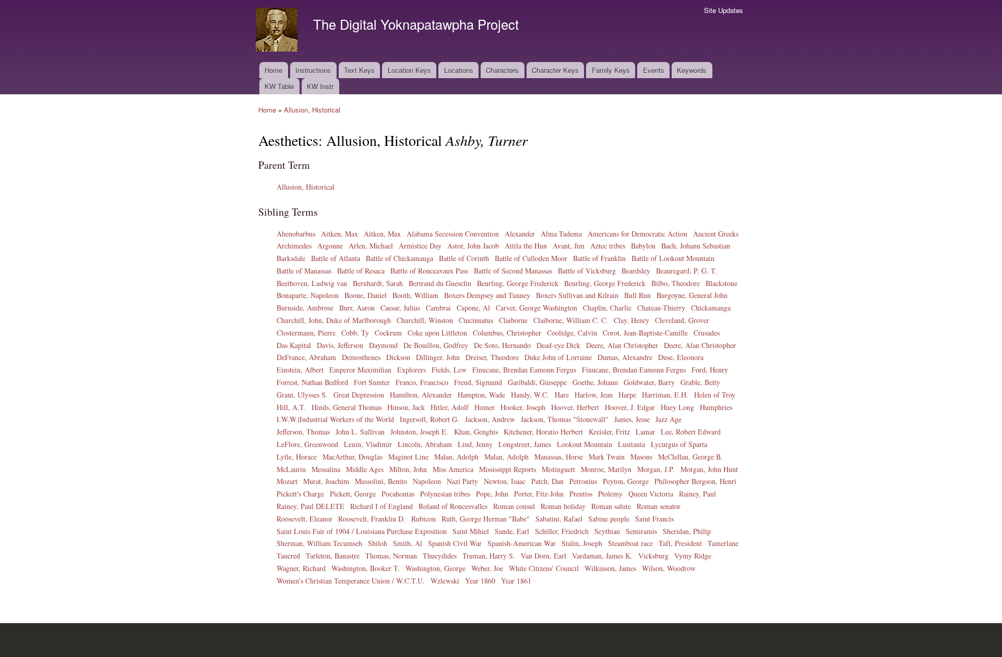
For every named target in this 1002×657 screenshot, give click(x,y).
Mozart (287, 481)
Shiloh (377, 543)
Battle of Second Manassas (513, 271)
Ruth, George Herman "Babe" (486, 519)
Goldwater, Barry (649, 382)
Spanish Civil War (455, 543)
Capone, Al (473, 308)
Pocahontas (397, 494)
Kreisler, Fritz (609, 432)
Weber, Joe (487, 568)
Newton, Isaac (505, 481)
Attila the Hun (526, 246)
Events (653, 70)
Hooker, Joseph (522, 407)
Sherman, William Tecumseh (319, 543)
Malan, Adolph (456, 457)
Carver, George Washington (536, 308)
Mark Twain (607, 457)
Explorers (411, 370)
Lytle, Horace (297, 457)
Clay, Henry (631, 320)
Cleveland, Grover (682, 320)
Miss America (453, 469)
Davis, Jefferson (340, 345)
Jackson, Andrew (490, 419)
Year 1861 (516, 581)
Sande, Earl (512, 531)
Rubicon (423, 519)
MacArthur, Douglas (353, 457)
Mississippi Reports (507, 469)
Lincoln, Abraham (425, 444)
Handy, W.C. (530, 395)
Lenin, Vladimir (368, 444)
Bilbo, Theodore (675, 283)
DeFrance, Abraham (306, 357)
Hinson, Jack (406, 407)
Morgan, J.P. (656, 469)
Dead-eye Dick (558, 345)
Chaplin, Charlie (607, 308)
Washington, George (435, 568)
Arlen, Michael (371, 246)
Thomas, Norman (391, 556)
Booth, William (415, 295)
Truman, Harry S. (488, 556)
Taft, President (680, 543)
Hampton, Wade (481, 395)
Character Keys (555, 70)
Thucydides (440, 556)
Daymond (383, 345)
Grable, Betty (700, 382)
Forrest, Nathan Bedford (312, 382)
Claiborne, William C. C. (570, 320)
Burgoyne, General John (692, 295)
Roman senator (659, 506)
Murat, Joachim (326, 481)
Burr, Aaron (357, 308)
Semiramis (641, 531)
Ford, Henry (709, 370)
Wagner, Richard (301, 568)
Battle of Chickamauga (399, 258)
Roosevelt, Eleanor (304, 519)
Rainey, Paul (697, 494)
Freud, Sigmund (478, 382)
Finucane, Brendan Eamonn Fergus (524, 370)
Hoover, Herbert (575, 407)
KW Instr (320, 86)
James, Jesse (632, 419)
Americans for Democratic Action (637, 234)
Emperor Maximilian (360, 370)
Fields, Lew (449, 370)
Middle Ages (365, 469)
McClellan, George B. (690, 457)
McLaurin (291, 469)
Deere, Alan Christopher (622, 345)
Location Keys (409, 70)
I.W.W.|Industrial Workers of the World (335, 419)
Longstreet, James (524, 444)
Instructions (313, 70)
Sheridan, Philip (687, 531)
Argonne (330, 246)
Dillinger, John (438, 357)
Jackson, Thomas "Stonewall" (565, 419)
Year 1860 (480, 581)
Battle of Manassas (304, 271)
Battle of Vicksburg (587, 271)
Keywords (692, 70)
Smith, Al (407, 543)
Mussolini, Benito (381, 481)
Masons (641, 457)
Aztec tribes (607, 246)
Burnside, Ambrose (305, 308)
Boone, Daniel (365, 295)
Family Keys (611, 70)
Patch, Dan (547, 481)
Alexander (520, 234)
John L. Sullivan (360, 432)
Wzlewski (445, 581)
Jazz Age (668, 419)
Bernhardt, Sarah (378, 283)
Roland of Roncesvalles (453, 506)
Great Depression (358, 395)
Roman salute (611, 506)
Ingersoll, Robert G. (429, 419)
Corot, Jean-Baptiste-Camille (645, 333)
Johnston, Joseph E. (419, 432)
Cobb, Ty (355, 333)
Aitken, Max (339, 234)
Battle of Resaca (361, 271)
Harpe (627, 395)
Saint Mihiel (470, 531)
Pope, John (492, 494)
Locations (458, 70)
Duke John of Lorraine (558, 357)
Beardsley (636, 271)
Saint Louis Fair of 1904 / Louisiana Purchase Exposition (362, 531)
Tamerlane (723, 543)
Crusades (707, 333)
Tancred (288, 556)
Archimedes (294, 246)
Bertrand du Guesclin (440, 283)
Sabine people (608, 519)
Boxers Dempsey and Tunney (487, 295)
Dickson (398, 357)
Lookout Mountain (584, 444)
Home (273, 70)
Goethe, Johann (595, 382)
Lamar (645, 432)
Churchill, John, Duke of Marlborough (334, 320)
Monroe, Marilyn (606, 469)
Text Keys (359, 70)
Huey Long (677, 407)
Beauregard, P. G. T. (686, 271)
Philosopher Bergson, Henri (695, 481)
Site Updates (723, 10)
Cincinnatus (476, 320)
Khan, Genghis (476, 432)
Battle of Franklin (599, 258)
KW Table (279, 86)
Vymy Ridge (692, 556)
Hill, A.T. (291, 407)
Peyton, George (626, 481)
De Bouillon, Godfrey (435, 345)
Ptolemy (610, 494)
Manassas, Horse (558, 457)
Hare (562, 395)
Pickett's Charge (300, 494)
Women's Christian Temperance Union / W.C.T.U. (351, 581)
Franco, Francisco (422, 382)
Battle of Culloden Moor (531, 258)
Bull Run (637, 295)
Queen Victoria (650, 494)
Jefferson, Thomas (303, 432)
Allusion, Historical (312, 110)
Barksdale (291, 258)
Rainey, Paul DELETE (310, 506)
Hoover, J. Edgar (630, 407)
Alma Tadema (561, 234)
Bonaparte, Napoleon (308, 295)
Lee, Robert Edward (691, 432)
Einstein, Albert (300, 370)
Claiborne (513, 320)
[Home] (277, 31)
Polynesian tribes (445, 494)
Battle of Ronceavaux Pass (429, 271)
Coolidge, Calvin (572, 333)
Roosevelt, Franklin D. (371, 519)
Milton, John (408, 469)
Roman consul (514, 506)
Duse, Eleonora (680, 357)
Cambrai (438, 308)
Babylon (643, 246)
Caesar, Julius (400, 308)
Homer (484, 407)
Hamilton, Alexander (421, 395)
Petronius (583, 481)
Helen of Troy (714, 395)
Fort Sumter (372, 382)
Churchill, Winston (425, 320)
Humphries (716, 407)
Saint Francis (654, 519)
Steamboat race (630, 543)
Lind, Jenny (475, 444)
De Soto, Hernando (502, 345)
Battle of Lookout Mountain (672, 258)
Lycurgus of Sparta (679, 444)
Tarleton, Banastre (333, 556)
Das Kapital (294, 345)
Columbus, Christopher (507, 333)
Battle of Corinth (464, 258)
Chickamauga (711, 308)
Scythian (607, 531)
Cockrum (388, 333)
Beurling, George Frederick (517, 283)
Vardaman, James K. (602, 556)
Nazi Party (462, 481)
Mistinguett (558, 469)
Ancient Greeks (715, 234)
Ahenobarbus (296, 234)
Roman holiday (563, 506)
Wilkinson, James (610, 568)
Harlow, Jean (594, 395)
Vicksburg (653, 556)
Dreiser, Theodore (492, 357)
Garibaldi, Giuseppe (537, 382)
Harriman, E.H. (665, 395)
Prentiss (580, 494)
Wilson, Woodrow (669, 568)
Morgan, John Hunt (709, 469)
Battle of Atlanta (335, 258)
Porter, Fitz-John (539, 494)
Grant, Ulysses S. (302, 395)
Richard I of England (381, 506)
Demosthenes (361, 357)
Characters (502, 70)
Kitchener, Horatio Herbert (543, 432)
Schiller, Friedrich (562, 531)
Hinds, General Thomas (346, 407)
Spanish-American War (521, 543)
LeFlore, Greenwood (307, 444)
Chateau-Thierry (661, 308)
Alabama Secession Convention (453, 234)
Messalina (326, 469)
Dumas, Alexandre (625, 357)
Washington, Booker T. (365, 568)
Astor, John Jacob (473, 246)
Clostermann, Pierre (306, 333)
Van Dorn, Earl (543, 556)
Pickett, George (353, 494)
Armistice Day (420, 246)
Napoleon (427, 481)
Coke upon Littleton (437, 333)
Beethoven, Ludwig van (312, 283)
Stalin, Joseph (582, 543)
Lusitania (631, 444)
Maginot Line (408, 457)
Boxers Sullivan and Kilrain (577, 295)
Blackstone (721, 283)
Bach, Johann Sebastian (695, 246)
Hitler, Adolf (450, 407)
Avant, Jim (568, 246)
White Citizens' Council (544, 568)
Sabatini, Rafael (558, 519)
